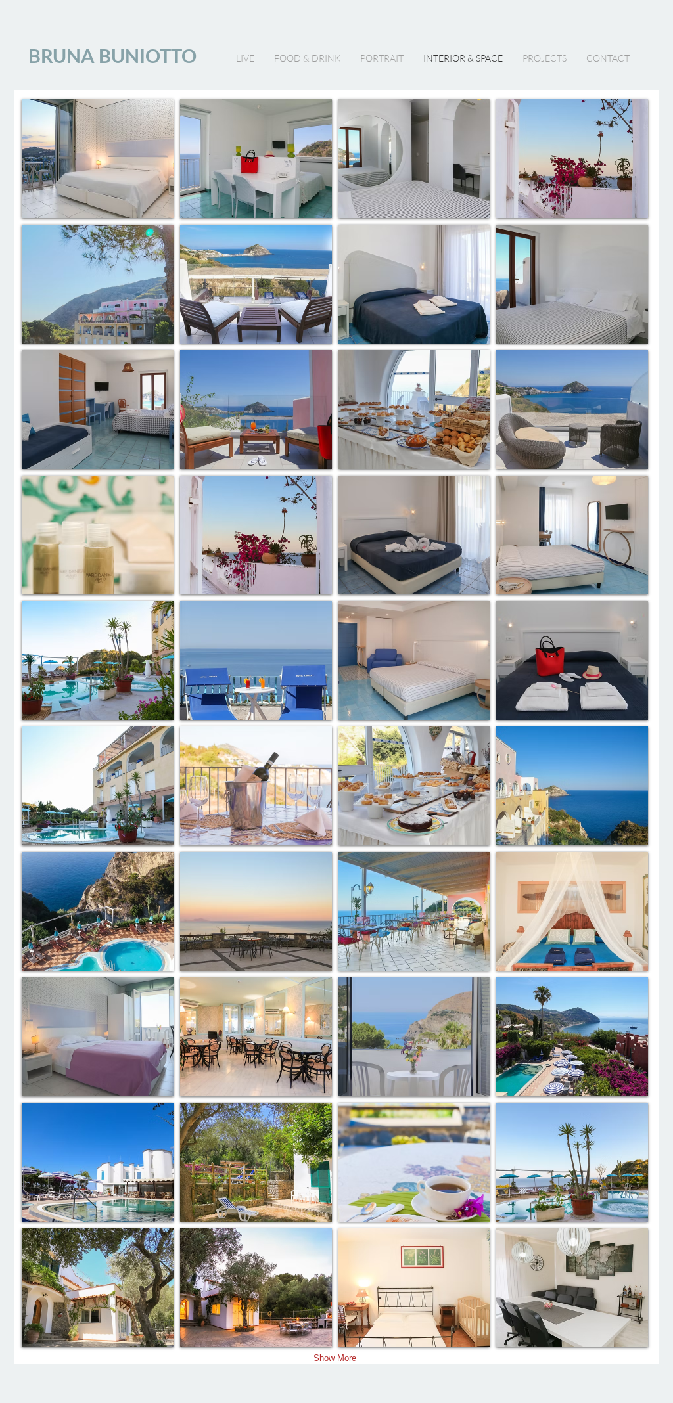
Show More (334, 1358)
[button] (98, 158)
